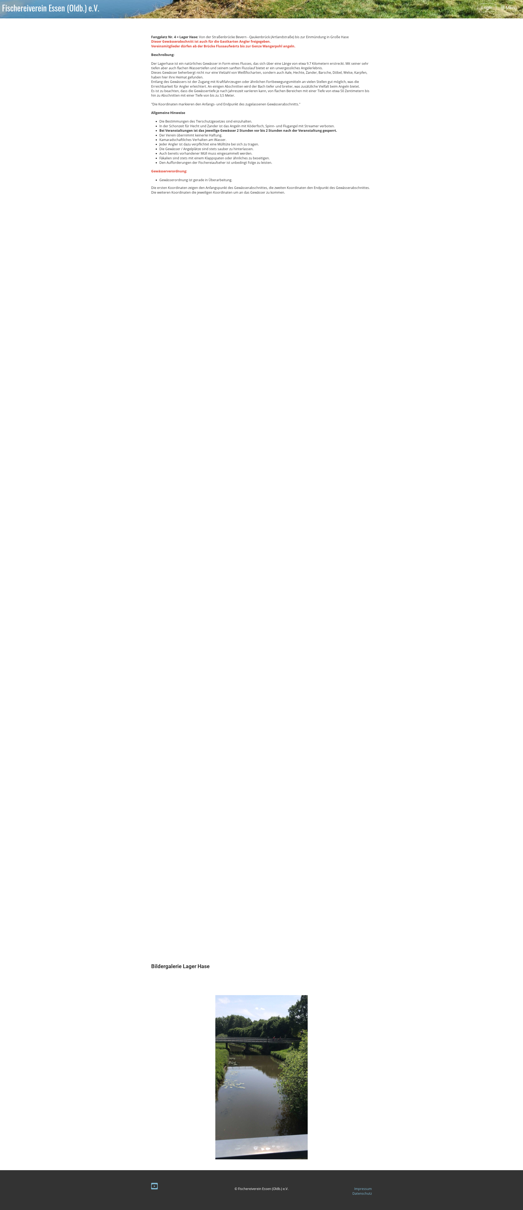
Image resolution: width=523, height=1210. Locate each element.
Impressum (363, 1189)
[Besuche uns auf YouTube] (154, 1186)
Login (486, 7)
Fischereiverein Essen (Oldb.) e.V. (50, 7)
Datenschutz (362, 1193)
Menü (511, 7)
